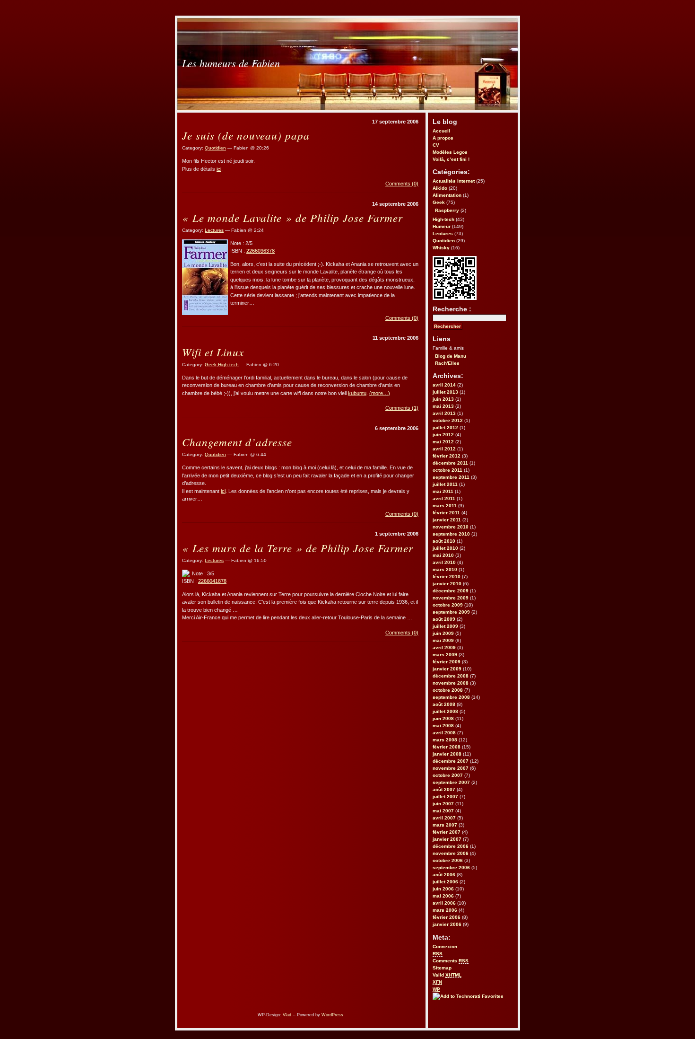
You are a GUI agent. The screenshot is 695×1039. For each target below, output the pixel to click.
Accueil (441, 130)
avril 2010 (444, 562)
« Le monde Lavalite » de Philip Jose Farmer (292, 217)
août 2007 (444, 789)
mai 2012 (443, 441)
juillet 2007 (445, 796)
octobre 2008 (448, 690)
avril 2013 (444, 413)
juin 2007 (443, 803)
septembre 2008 (451, 697)
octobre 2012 (448, 420)
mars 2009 (445, 654)
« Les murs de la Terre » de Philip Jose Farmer (297, 547)
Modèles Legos (450, 152)
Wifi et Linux (213, 351)
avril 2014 (444, 384)
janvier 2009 (447, 668)
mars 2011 (445, 505)
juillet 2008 (445, 711)
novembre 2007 (451, 768)
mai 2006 (443, 895)
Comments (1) (401, 408)
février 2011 (446, 512)
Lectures (443, 233)
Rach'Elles (447, 363)
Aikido (440, 188)
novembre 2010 (451, 526)
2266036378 (260, 251)
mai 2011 (443, 491)
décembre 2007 (451, 761)
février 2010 (446, 576)
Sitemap (442, 967)
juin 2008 (443, 718)
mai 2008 (443, 725)
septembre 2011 (451, 477)
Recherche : (452, 309)
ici (219, 169)
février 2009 (446, 661)
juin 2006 (443, 888)
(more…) (379, 393)
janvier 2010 (447, 583)
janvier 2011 (447, 519)
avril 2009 (444, 647)
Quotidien (444, 240)
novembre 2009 (451, 597)
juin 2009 (443, 633)
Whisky (441, 247)
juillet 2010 (445, 548)
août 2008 (444, 704)
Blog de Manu (450, 356)
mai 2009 (443, 640)
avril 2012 (444, 448)
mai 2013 (443, 406)
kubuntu (357, 393)
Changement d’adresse (237, 441)
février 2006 (446, 917)
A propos (443, 138)
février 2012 (446, 455)
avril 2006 (444, 903)
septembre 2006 (451, 867)
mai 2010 (443, 555)
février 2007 (446, 832)
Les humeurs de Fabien (231, 63)
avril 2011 (444, 498)
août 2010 (444, 541)
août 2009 (444, 619)
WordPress (332, 1015)
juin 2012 (443, 434)
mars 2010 (445, 569)
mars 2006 (445, 910)
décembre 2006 (451, 846)
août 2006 (444, 874)
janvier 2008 (447, 754)
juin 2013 (443, 399)
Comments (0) (401, 183)
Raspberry (447, 210)
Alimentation (447, 195)
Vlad (287, 1015)
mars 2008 (445, 739)
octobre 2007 (448, 775)
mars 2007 (445, 825)
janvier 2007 (447, 839)
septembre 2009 (451, 612)
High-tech (443, 219)
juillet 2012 (445, 427)
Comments (451, 960)
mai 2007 (443, 810)
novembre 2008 (451, 683)
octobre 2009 (448, 605)
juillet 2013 (445, 392)
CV (436, 145)
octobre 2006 (448, 860)
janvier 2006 (447, 924)
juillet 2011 (445, 484)
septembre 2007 (451, 782)
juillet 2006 (445, 881)
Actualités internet (454, 181)
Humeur (442, 226)
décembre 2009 (451, 590)
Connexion (445, 946)
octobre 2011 (447, 470)
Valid (447, 974)
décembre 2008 (451, 675)
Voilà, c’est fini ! (451, 159)
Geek (439, 202)
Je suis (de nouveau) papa (246, 135)
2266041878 (212, 581)
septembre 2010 (451, 534)
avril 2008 (444, 732)
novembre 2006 (451, 853)
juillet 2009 (445, 626)
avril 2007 (444, 817)
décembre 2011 (450, 463)
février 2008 (446, 746)
